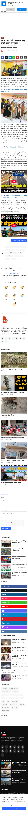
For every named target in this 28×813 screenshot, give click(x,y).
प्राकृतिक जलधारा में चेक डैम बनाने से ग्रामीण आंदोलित (12, 370)
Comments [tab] (4, 493)
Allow (23, 8)
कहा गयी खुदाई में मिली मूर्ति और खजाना (9, 415)
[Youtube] (22, 747)
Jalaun (8, 701)
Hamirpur (11, 698)
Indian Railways (5, 710)
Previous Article (15, 267)
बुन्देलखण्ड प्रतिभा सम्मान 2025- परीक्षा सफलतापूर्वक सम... (19, 656)
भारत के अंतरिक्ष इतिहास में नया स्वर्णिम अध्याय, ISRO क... (19, 640)
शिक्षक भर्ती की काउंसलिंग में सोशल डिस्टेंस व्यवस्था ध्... (13, 437)
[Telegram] (6, 751)
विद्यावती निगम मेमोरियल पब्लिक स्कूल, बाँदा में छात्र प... (19, 565)
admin (2, 325)
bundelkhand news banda (12, 247)
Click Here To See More (18, 240)
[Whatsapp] (18, 747)
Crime (16, 698)
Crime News (4, 704)
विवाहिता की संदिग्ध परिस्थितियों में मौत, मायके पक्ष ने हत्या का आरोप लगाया (14, 269)
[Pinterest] (10, 751)
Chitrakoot (4, 688)
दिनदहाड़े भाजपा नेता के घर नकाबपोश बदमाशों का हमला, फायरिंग (13, 671)
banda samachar (20, 250)
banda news (22, 247)
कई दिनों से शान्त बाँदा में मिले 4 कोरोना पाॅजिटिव (11, 482)
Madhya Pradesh (13, 704)
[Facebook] (2, 747)
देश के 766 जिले (9, 253)
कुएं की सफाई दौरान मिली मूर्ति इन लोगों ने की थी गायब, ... (13, 392)
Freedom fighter (18, 256)
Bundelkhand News (13, 688)
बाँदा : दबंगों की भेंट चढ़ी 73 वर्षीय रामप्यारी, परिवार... (19, 573)
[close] (26, 795)
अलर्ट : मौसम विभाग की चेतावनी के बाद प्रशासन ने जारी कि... (18, 557)
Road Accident (15, 707)
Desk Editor (14, 544)
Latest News (19, 695)
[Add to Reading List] (25, 57)
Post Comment (6, 528)
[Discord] (2, 751)
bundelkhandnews (6, 691)
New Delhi (22, 704)
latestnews (15, 691)
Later (15, 8)
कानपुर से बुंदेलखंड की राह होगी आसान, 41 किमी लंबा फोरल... (19, 549)
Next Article (13, 273)
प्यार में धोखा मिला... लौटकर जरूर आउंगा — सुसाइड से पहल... (20, 663)
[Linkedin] (14, 751)
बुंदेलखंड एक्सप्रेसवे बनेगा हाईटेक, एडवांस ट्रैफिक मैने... (18, 779)
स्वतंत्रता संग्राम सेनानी (18, 253)
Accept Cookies (14, 809)
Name (2, 497)
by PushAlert (4, 10)
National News (15, 701)
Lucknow (4, 698)
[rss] (2, 755)
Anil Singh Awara (15, 666)
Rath (3, 701)
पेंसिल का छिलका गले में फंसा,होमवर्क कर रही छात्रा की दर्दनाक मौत (14, 276)
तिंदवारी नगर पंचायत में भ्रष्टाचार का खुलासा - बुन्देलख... (13, 460)
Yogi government (5, 707)
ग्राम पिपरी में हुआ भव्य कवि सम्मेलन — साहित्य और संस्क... (19, 648)
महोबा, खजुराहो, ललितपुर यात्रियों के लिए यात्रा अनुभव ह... (19, 771)
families (7, 259)
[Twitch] (18, 751)
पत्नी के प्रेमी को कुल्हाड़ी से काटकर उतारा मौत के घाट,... (19, 675)
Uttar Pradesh (5, 695)
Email (2, 504)
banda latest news (10, 250)
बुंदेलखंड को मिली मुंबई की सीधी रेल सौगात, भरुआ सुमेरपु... (19, 763)
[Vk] (22, 751)
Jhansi (22, 698)
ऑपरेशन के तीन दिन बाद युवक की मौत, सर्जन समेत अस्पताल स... (19, 541)
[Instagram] (10, 747)
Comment (3, 510)
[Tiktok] (14, 747)
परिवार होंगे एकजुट (9, 256)
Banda (12, 695)
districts (13, 259)
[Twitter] (6, 747)
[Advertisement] (14, 22)
